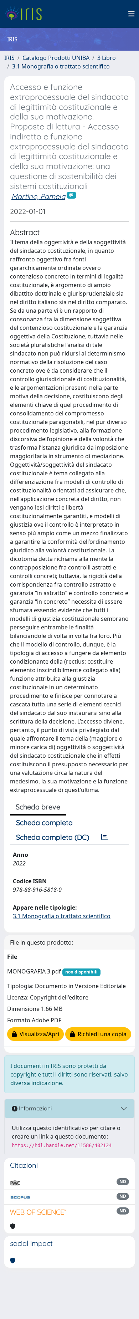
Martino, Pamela (38, 196)
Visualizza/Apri (38, 1034)
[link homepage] (25, 14)
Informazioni (34, 1108)
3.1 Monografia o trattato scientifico (61, 66)
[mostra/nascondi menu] (131, 13)
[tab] (104, 837)
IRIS (9, 58)
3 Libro (106, 58)
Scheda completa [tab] (44, 822)
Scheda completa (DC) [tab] (52, 837)
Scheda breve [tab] (38, 806)
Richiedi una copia (101, 1034)
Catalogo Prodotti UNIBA (55, 58)
